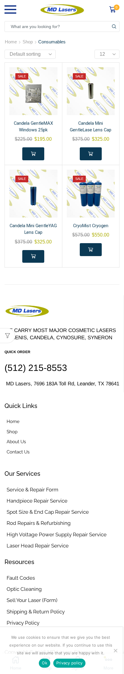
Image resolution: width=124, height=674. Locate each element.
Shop (28, 41)
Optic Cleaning (24, 589)
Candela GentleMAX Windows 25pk (33, 127)
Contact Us (18, 451)
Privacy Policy (23, 623)
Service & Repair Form (32, 490)
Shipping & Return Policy (36, 612)
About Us (16, 441)
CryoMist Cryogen (90, 225)
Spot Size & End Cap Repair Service (48, 512)
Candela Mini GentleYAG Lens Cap (33, 229)
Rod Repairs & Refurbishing (39, 523)
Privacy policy (69, 662)
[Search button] (114, 26)
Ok (44, 662)
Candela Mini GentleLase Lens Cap (90, 127)
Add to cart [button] (33, 153)
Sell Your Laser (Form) (32, 600)
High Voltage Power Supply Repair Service (57, 534)
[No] (115, 650)
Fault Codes (21, 578)
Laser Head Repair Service (38, 546)
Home (11, 41)
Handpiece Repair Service (37, 501)
